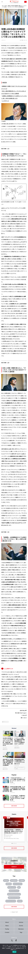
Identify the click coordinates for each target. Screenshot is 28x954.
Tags (21, 932)
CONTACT (14, 867)
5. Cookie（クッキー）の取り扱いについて (15, 948)
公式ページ (4, 208)
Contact (7, 932)
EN (25, 1)
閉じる (14, 951)
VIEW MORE (14, 805)
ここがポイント (5, 101)
